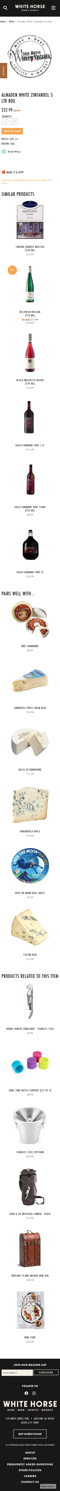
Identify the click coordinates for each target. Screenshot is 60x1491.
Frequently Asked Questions (30, 1464)
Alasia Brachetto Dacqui (30, 380)
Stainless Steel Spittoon (30, 1152)
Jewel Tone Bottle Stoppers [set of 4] (30, 1090)
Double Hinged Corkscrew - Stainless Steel (30, 1029)
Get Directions (30, 1434)
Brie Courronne (30, 646)
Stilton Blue (30, 955)
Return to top (47, 1486)
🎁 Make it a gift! (13, 172)
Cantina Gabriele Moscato (30, 247)
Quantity (7, 116)
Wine (11, 21)
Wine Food (30, 1337)
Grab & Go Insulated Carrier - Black (30, 1214)
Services (30, 1458)
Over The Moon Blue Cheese (30, 893)
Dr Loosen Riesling (30, 312)
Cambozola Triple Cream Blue (30, 708)
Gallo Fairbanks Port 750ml (30, 507)
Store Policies (30, 1470)
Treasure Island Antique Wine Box (30, 1276)
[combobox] (5, 8)
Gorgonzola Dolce (30, 831)
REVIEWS (3, 70)
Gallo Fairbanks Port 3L (30, 572)
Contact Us (30, 1482)
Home (3, 21)
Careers (30, 1476)
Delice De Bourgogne (30, 770)
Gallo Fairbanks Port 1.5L (30, 445)
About (30, 1452)
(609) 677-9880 (30, 1422)
